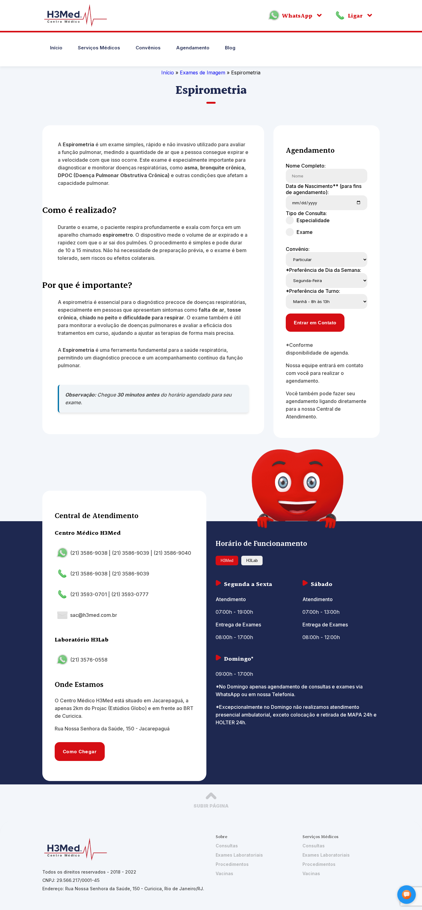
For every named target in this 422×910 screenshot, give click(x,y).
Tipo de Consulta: (306, 213)
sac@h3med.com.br (93, 615)
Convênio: (298, 249)
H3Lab (252, 560)
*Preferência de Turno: (313, 291)
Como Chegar (80, 751)
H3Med (227, 560)
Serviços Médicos (99, 48)
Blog (230, 48)
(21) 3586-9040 (172, 553)
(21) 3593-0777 (130, 594)
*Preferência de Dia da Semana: (323, 270)
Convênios (148, 48)
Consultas (227, 845)
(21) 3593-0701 (88, 594)
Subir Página (211, 806)
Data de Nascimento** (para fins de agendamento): (323, 189)
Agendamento (192, 48)
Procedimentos (232, 864)
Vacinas (224, 873)
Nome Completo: (306, 166)
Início (56, 48)
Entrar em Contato (315, 322)
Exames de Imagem (203, 72)
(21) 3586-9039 (130, 553)
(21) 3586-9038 (89, 553)
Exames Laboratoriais (239, 855)
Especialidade (313, 220)
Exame (305, 232)
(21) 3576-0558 (89, 660)
